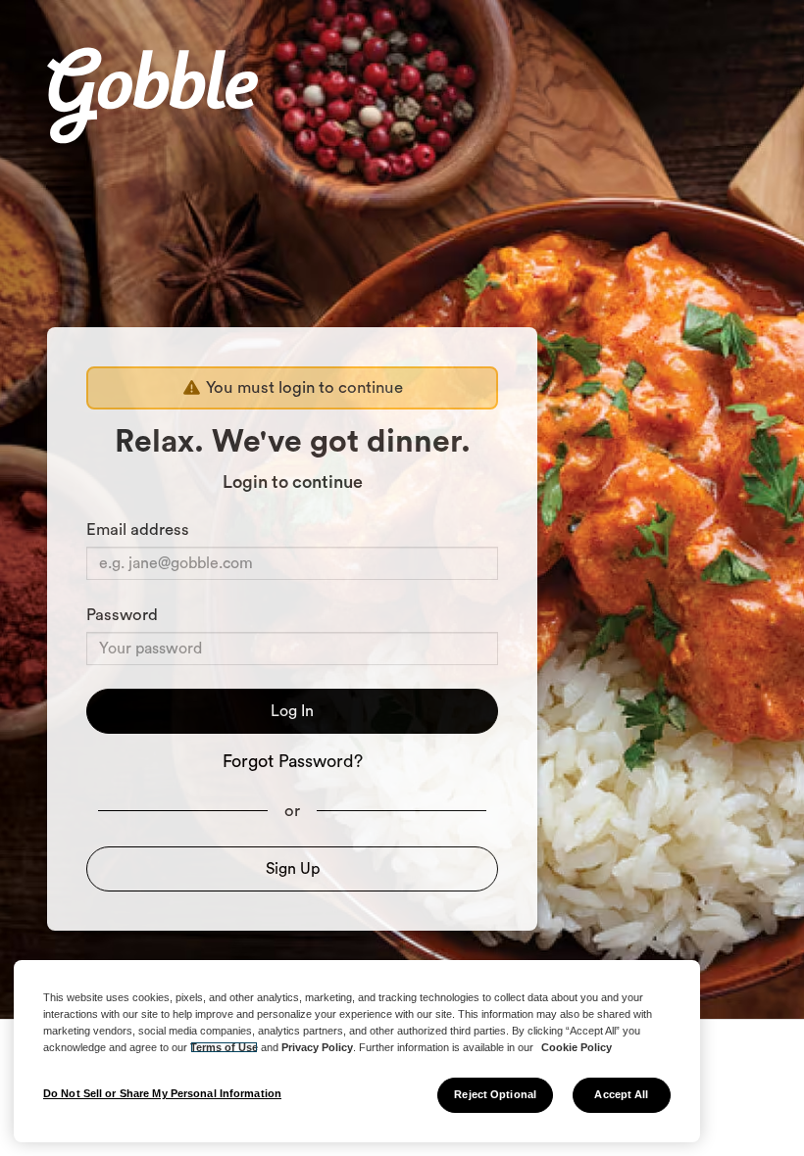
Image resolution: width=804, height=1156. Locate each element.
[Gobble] (152, 99)
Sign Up (293, 869)
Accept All (621, 1094)
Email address (137, 529)
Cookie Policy (576, 1047)
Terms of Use (224, 1047)
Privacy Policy (317, 1047)
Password (122, 614)
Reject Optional (495, 1094)
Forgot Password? (293, 761)
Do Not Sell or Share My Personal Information (162, 1093)
